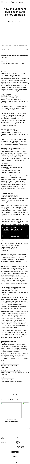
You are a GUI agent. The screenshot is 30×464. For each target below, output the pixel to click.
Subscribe (15, 236)
